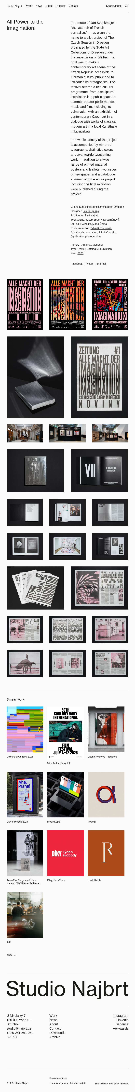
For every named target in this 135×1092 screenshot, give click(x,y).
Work (53, 1015)
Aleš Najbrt (91, 215)
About (53, 1024)
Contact (55, 1028)
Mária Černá (99, 224)
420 (9, 942)
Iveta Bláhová (111, 219)
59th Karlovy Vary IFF (59, 763)
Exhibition (106, 249)
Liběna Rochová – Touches (102, 756)
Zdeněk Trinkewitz (101, 228)
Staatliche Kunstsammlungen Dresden (101, 206)
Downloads (57, 1033)
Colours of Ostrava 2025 (20, 756)
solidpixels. (122, 1083)
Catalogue (93, 249)
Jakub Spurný (91, 211)
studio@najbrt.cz (19, 1028)
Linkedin (122, 1020)
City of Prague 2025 (17, 821)
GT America (84, 244)
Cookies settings (58, 1078)
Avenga (92, 821)
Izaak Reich (94, 880)
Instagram (121, 1015)
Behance (122, 1024)
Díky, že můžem (56, 880)
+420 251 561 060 (20, 1033)
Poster (81, 249)
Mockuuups (53, 821)
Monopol (98, 244)
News (53, 1020)
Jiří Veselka (84, 224)
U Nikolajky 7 (16, 1015)
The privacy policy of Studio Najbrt (67, 1083)
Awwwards (120, 1028)
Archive (54, 1037)
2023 (80, 253)
